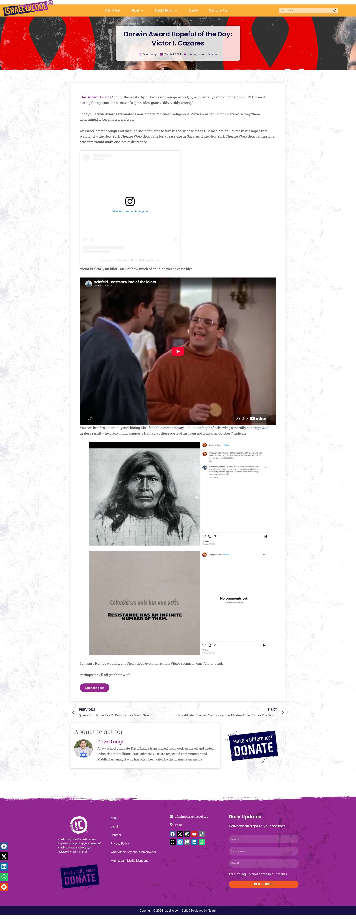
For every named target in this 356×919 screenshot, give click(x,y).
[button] (4, 846)
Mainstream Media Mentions (129, 860)
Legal (114, 826)
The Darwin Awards (95, 97)
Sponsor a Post (218, 10)
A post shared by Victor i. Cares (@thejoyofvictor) (130, 260)
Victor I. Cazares (207, 54)
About (135, 10)
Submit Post (112, 10)
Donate (193, 10)
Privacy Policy (120, 843)
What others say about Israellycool (133, 852)
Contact (116, 835)
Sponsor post (94, 688)
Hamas (191, 54)
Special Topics (164, 10)
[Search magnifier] (335, 10)
